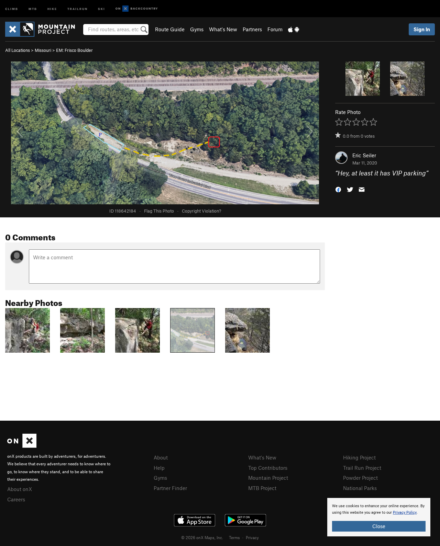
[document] (379, 517)
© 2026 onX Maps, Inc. (202, 537)
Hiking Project (359, 457)
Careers (16, 499)
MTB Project (262, 488)
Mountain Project (268, 478)
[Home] (43, 29)
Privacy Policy (405, 512)
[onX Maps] (21, 446)
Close (378, 526)
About (161, 457)
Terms (234, 537)
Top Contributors (267, 468)
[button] (338, 189)
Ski (101, 8)
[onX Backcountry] (136, 8)
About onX (19, 489)
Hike (52, 8)
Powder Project (360, 478)
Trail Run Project (362, 468)
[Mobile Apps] (293, 29)
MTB (33, 8)
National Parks (360, 488)
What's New (223, 29)
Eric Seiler (364, 155)
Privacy (252, 537)
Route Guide (170, 29)
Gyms (197, 29)
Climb (11, 8)
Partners (252, 29)
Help (159, 468)
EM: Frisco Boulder (74, 50)
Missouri (43, 50)
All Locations (17, 50)
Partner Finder (170, 488)
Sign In (422, 29)
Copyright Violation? (201, 211)
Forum (275, 29)
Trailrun (77, 8)
